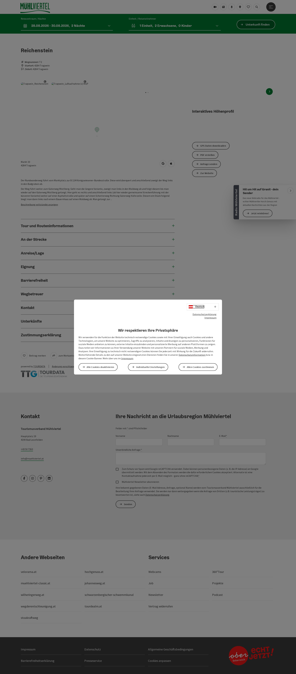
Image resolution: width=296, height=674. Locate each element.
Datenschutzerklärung (204, 314)
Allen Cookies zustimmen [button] (200, 367)
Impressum (210, 317)
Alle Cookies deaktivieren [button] (100, 367)
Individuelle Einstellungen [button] (150, 367)
